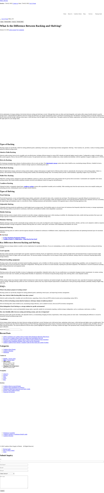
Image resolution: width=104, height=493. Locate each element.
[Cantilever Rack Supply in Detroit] (11, 10)
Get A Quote (32, 3)
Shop (84, 14)
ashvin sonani (12, 30)
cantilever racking (29, 186)
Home (64, 14)
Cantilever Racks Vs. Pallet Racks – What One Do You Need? (20, 239)
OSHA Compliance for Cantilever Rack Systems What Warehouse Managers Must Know (26, 336)
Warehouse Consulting (9, 433)
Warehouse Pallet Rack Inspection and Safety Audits (16, 389)
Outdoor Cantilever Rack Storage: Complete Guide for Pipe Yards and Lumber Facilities (26, 342)
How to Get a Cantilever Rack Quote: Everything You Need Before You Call (23, 338)
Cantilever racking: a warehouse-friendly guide (15, 434)
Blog (4, 379)
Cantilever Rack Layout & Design (12, 386)
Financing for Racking (9, 392)
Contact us (15, 3)
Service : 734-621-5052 (17, 21)
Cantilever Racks (78, 14)
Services (90, 14)
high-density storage (51, 163)
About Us (70, 14)
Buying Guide (98, 14)
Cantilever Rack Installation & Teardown (13, 387)
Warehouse (6, 352)
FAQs (4, 378)
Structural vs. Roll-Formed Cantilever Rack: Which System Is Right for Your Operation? (26, 339)
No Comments (20, 30)
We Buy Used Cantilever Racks (11, 390)
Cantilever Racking (8, 351)
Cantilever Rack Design (9, 349)
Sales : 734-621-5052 (6, 21)
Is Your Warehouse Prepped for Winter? (14, 237)
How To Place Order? (9, 450)
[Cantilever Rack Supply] (7, 443)
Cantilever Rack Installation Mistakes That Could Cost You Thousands (21, 341)
